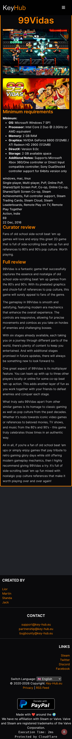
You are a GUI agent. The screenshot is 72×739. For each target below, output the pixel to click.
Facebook (63, 668)
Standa (7, 598)
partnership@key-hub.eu (36, 629)
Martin (6, 593)
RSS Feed (42, 688)
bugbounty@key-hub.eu (36, 633)
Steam (65, 655)
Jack (5, 602)
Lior (5, 589)
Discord (64, 664)
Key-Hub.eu (54, 683)
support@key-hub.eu (36, 624)
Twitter (65, 660)
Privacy (28, 688)
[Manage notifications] (64, 732)
